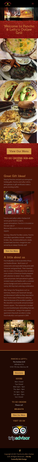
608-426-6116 (25, 159)
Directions (19, 373)
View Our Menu (19, 151)
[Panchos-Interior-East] (19, 214)
